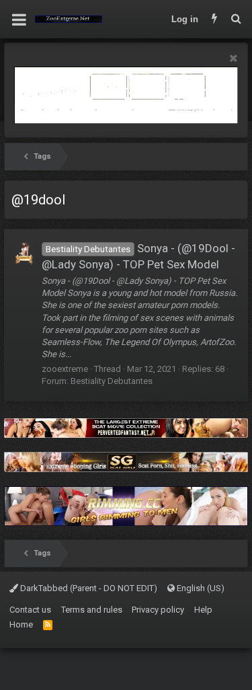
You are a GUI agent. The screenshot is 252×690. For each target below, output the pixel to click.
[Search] (235, 19)
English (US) (199, 588)
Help (203, 610)
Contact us (30, 610)
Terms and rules (91, 610)
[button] (19, 19)
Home (21, 624)
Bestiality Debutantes (112, 381)
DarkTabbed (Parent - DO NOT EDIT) (87, 588)
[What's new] (214, 19)
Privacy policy (158, 610)
